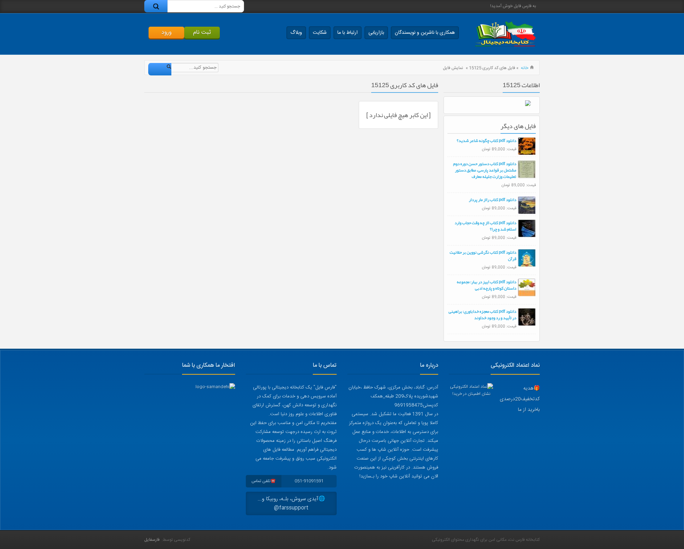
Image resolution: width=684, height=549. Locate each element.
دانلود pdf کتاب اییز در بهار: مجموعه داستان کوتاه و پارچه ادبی (486, 285)
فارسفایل (152, 539)
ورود (166, 32)
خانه (524, 68)
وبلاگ (296, 32)
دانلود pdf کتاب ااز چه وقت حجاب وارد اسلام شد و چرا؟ (485, 226)
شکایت (320, 32)
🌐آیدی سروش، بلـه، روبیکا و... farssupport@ (291, 503)
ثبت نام (202, 32)
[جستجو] (155, 6)
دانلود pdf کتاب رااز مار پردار (492, 199)
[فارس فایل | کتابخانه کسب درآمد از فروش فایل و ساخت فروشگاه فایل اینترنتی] (505, 34)
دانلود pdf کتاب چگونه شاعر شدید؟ (486, 140)
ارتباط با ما (347, 32)
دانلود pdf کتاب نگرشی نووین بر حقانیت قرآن (483, 255)
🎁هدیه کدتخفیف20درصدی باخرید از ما (520, 399)
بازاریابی (376, 32)
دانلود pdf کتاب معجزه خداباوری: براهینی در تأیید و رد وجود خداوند (482, 314)
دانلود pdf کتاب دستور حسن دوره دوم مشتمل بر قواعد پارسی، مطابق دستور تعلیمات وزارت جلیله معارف (484, 170)
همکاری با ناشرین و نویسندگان (425, 32)
